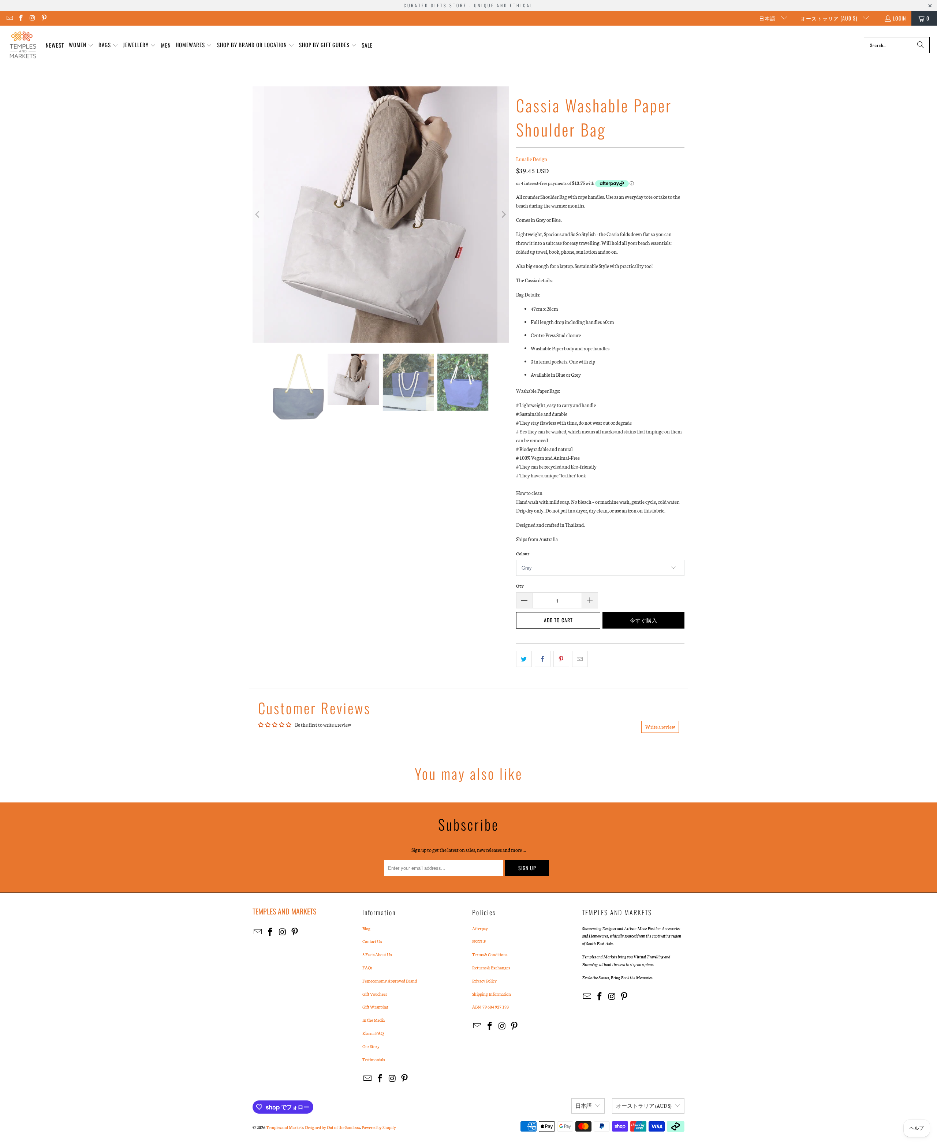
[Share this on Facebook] (542, 659)
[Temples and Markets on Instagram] (32, 18)
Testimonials (373, 1059)
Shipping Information (491, 994)
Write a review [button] (660, 726)
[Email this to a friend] (580, 659)
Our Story (371, 1046)
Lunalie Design (531, 159)
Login (899, 18)
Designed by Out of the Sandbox (332, 1127)
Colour (522, 553)
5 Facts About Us (377, 954)
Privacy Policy (484, 981)
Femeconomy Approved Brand (389, 981)
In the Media (373, 1020)
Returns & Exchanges (491, 967)
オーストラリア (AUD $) (829, 18)
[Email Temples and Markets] (9, 18)
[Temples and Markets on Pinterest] (44, 18)
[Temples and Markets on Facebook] (21, 18)
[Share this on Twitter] (524, 659)
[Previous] (258, 214)
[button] (81, 45)
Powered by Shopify (379, 1127)
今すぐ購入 (643, 620)
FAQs (367, 967)
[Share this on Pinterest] (561, 659)
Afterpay (480, 928)
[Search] (920, 45)
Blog (366, 928)
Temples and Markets (284, 1127)
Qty (520, 586)
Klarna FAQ (373, 1033)
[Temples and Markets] (22, 45)
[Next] (503, 214)
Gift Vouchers (374, 994)
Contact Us (372, 941)
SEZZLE (479, 941)
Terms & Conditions (489, 954)
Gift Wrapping (375, 1007)
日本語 (768, 18)
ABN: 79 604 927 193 (490, 1007)
